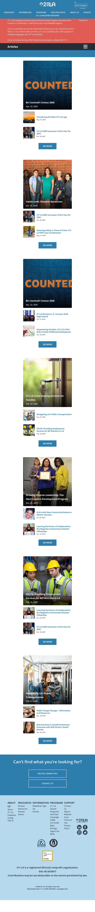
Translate (82, 8)
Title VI (10, 820)
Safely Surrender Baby (54, 823)
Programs (41, 12)
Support (69, 802)
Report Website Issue (67, 814)
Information (25, 12)
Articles (36, 811)
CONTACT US (47, 783)
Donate (87, 12)
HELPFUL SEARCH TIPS (47, 773)
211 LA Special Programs (54, 809)
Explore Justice (58, 12)
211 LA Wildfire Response (47, 15)
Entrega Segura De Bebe (54, 831)
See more (47, 146)
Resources (9, 12)
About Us (74, 12)
